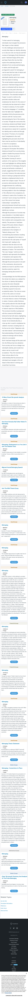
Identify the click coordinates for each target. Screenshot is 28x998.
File (3, 33)
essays (7, 6)
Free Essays (14, 942)
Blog (14, 967)
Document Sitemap (13, 938)
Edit (6, 33)
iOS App (14, 952)
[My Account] (26, 2)
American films (4, 910)
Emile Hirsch (4, 908)
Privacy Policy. (8, 992)
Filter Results (22, 33)
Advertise (14, 962)
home (2, 6)
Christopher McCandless (6, 903)
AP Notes (14, 946)
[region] (14, 985)
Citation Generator (14, 950)
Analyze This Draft (6, 29)
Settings (15, 33)
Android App (14, 954)
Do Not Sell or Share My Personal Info (14, 995)
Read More (14, 413)
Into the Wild (4, 901)
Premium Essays (14, 940)
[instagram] (17, 929)
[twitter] (14, 929)
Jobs (11, 964)
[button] (2, 2)
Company (14, 960)
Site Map (14, 969)
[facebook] (11, 929)
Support (14, 970)
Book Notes (14, 948)
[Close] (26, 973)
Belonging (13, 17)
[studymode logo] (9, 2)
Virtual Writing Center (14, 944)
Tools (10, 33)
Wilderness (3, 906)
